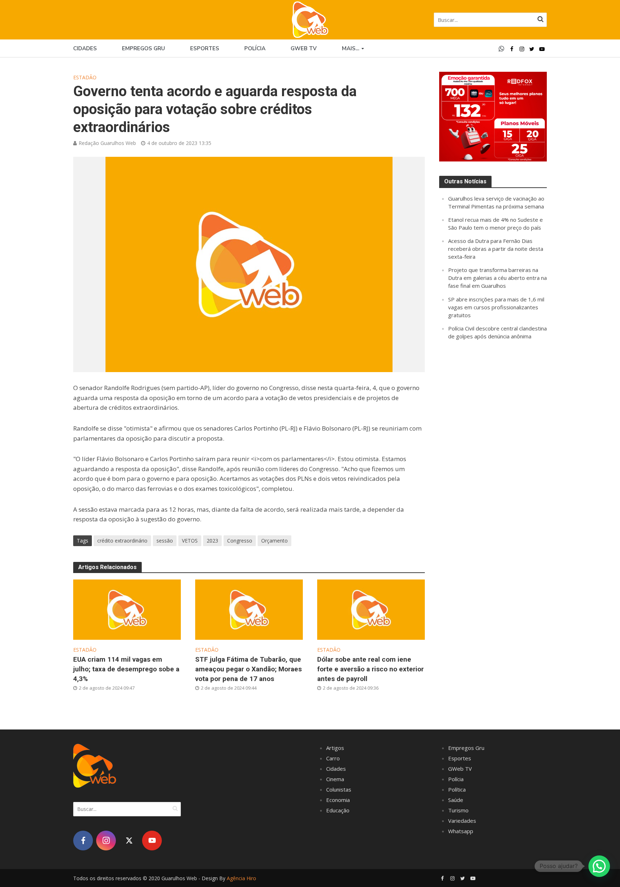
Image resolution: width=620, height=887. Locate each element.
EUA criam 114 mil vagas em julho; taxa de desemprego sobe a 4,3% (126, 669)
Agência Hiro (241, 878)
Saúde (455, 799)
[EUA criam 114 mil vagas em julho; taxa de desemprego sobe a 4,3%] (127, 609)
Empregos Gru (143, 48)
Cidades (85, 48)
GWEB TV (304, 48)
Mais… (350, 48)
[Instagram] (106, 840)
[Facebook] (83, 840)
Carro (333, 758)
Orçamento (274, 540)
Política (457, 789)
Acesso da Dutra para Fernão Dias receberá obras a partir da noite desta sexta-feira (495, 248)
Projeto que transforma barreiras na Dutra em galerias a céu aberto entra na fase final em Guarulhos (497, 277)
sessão (164, 540)
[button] (599, 866)
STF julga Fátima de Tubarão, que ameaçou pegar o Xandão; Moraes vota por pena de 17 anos (248, 669)
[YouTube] (152, 840)
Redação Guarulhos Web (107, 143)
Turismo (458, 810)
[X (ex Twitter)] (129, 840)
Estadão (85, 77)
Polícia (255, 48)
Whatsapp (460, 831)
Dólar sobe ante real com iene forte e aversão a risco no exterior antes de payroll (370, 669)
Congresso (239, 540)
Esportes (204, 48)
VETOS (190, 540)
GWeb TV (460, 768)
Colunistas (338, 789)
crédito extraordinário (122, 540)
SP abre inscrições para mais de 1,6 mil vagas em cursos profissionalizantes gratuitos (496, 307)
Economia (338, 799)
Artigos (335, 747)
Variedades (462, 820)
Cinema (335, 779)
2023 (212, 540)
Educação (337, 810)
